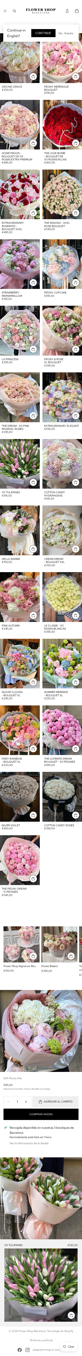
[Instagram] (27, 1350)
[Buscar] (14, 11)
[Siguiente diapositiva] (74, 951)
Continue (43, 33)
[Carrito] (77, 11)
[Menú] (5, 11)
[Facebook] (19, 1350)
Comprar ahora (41, 1114)
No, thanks (66, 33)
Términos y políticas (41, 1340)
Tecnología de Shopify (60, 1331)
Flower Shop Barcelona (32, 1331)
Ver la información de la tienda (29, 1143)
